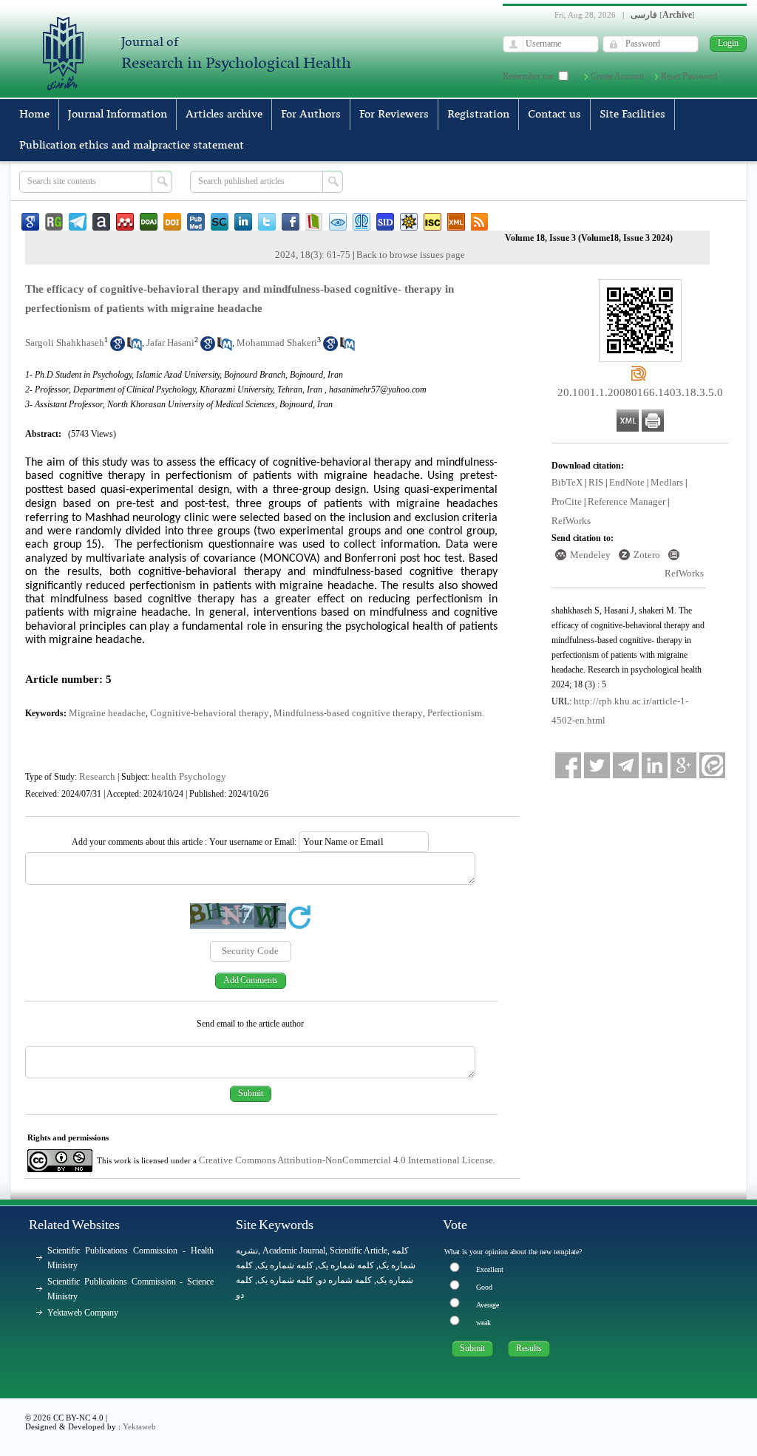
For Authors (311, 114)
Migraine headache (107, 712)
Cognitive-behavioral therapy (209, 712)
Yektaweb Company (82, 1312)
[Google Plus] (683, 765)
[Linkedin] (655, 765)
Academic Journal (293, 1250)
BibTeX (567, 482)
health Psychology (189, 776)
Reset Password (689, 76)
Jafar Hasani (170, 342)
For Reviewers (394, 114)
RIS (595, 482)
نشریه (247, 1250)
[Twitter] (597, 765)
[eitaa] (712, 765)
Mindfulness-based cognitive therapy (348, 712)
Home (34, 114)
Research (97, 776)
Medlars (667, 482)
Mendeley (590, 554)
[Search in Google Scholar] (117, 347)
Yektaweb (139, 1426)
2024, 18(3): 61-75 (312, 254)
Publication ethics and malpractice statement (131, 145)
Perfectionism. (455, 712)
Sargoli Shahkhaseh (64, 342)
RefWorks (571, 520)
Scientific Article (358, 1250)
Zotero (647, 554)
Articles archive (224, 114)
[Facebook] (568, 765)
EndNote (627, 482)
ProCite (566, 501)
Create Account (617, 76)
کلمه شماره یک (285, 1265)
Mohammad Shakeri (277, 342)
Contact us (554, 114)
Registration (478, 114)
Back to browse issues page (410, 254)
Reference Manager (626, 501)
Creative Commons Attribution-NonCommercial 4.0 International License (346, 1160)
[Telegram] (626, 765)
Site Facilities (632, 114)
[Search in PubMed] (134, 347)
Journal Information (117, 114)
